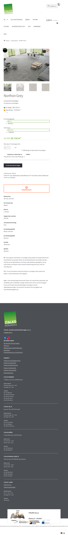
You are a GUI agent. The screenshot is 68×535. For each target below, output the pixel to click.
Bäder (27, 19)
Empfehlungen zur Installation (13, 352)
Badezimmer (16, 175)
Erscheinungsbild (9, 119)
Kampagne (37, 26)
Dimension (7, 128)
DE (4, 19)
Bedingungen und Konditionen (13, 348)
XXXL (5, 34)
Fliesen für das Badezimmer (12, 361)
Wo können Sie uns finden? (12, 343)
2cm (29, 26)
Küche (40, 175)
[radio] (28, 121)
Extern (6, 26)
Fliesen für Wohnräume (11, 365)
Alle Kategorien (16, 19)
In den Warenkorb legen (13, 165)
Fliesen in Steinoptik (10, 370)
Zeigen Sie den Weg (9, 487)
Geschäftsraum (24, 175)
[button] (11, 101)
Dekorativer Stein (18, 26)
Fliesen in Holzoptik (10, 368)
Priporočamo (14, 40)
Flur (11, 175)
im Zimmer (35, 175)
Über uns (6, 346)
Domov (7, 40)
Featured (12, 177)
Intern (35, 19)
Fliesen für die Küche (10, 363)
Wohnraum (45, 175)
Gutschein (7, 350)
